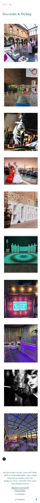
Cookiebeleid (21, 494)
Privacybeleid (21, 499)
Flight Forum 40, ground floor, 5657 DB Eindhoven (20, 478)
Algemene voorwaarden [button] (20, 487)
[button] (7, 4)
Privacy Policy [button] (20, 490)
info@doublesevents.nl (20, 484)
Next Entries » (4, 459)
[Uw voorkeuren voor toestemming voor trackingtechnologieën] (36, 499)
